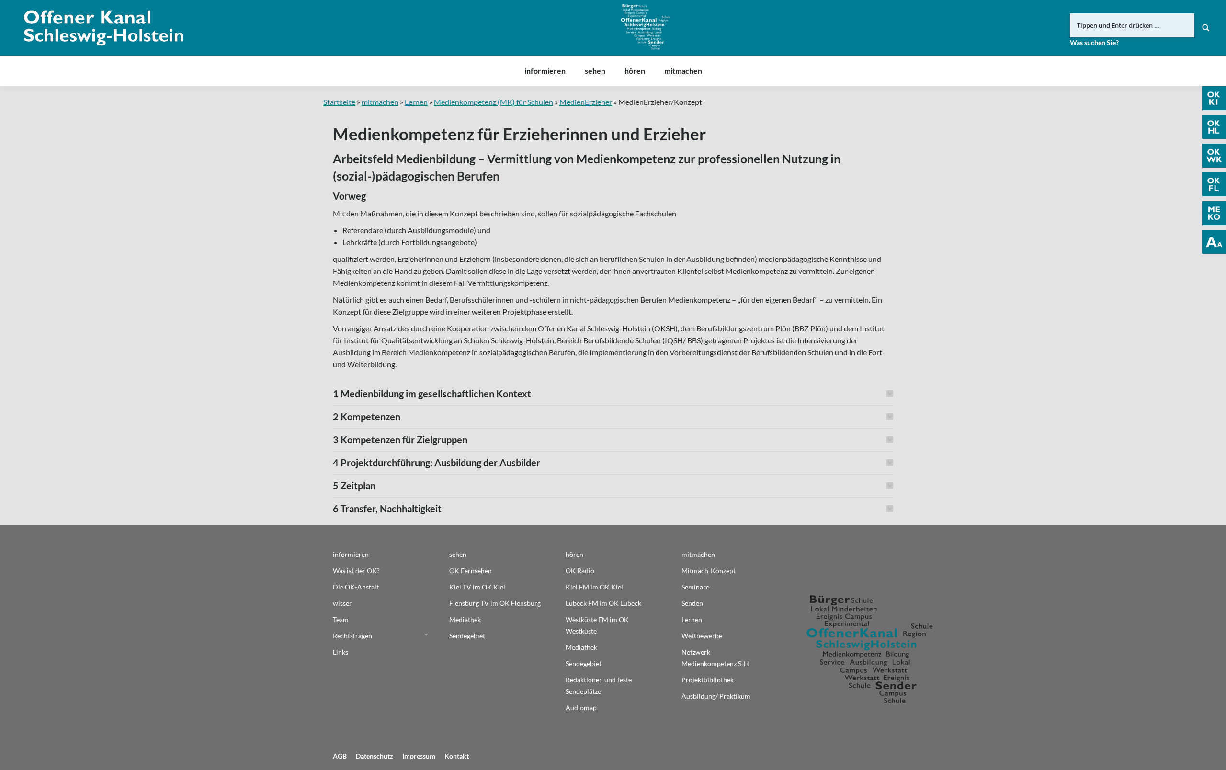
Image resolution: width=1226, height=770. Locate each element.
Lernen (416, 101)
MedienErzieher (585, 101)
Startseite (339, 101)
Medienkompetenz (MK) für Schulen (493, 101)
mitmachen (380, 101)
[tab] (613, 393)
